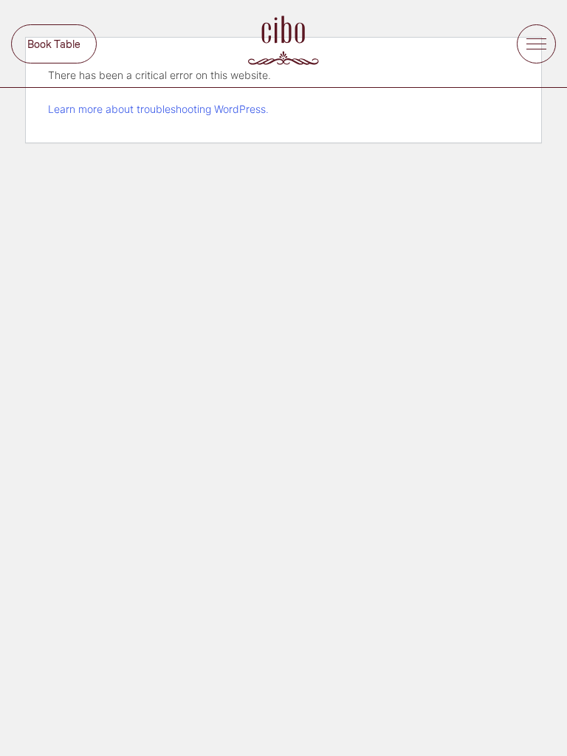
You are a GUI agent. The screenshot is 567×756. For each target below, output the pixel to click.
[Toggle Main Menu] (536, 43)
